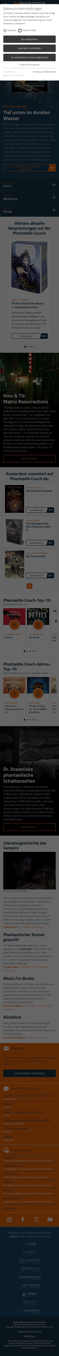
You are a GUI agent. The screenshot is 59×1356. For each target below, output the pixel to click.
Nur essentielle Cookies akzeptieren (30, 57)
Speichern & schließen (29, 48)
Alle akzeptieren (29, 39)
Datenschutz (50, 71)
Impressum (38, 71)
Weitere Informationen (29, 64)
